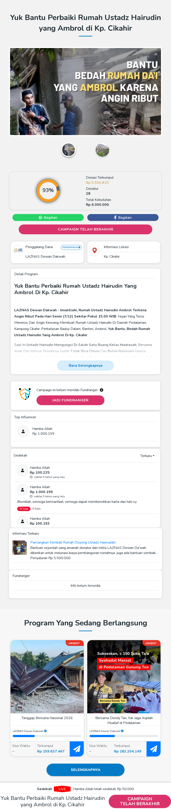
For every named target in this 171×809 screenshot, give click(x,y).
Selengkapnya (85, 769)
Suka (25, 508)
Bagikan (50, 217)
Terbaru (146, 455)
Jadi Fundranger (70, 400)
